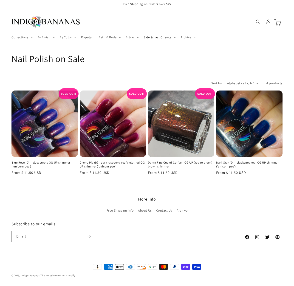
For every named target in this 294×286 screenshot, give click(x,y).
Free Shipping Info (120, 210)
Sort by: (216, 83)
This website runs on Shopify (57, 275)
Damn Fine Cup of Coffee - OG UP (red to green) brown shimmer (180, 164)
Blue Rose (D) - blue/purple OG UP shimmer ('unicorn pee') (40, 164)
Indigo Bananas (30, 275)
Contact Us (164, 210)
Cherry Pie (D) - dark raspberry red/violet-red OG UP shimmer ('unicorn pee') (112, 164)
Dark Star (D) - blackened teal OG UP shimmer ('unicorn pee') (247, 164)
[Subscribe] (89, 236)
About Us (145, 210)
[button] (22, 37)
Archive (182, 210)
